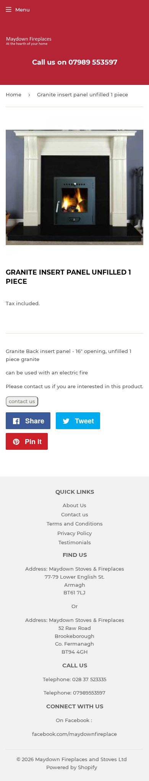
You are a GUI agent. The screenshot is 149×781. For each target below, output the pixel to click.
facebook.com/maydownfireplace (74, 734)
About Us (74, 505)
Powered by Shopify (71, 767)
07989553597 (89, 693)
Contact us (74, 514)
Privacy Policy (74, 533)
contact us (22, 401)
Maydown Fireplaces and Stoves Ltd (81, 759)
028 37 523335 (89, 679)
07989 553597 (92, 62)
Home (13, 94)
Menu (22, 10)
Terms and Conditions (75, 524)
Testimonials (74, 542)
